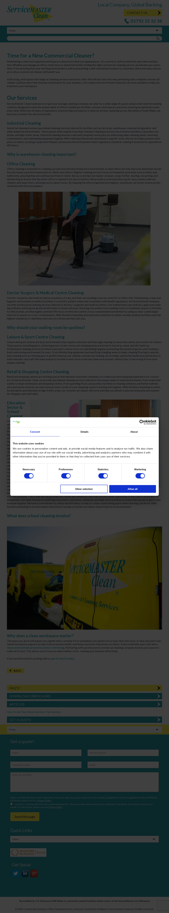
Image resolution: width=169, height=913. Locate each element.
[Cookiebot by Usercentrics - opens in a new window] (141, 422)
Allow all (132, 489)
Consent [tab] (35, 431)
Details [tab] (85, 431)
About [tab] (134, 431)
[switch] (66, 475)
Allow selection (84, 489)
